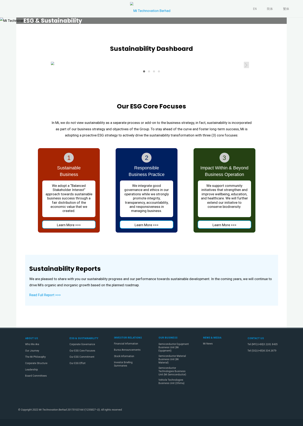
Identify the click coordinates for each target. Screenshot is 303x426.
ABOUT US (31, 338)
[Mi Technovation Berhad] (150, 9)
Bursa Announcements (127, 349)
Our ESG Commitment (81, 356)
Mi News (208, 343)
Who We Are (32, 344)
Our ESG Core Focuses (82, 350)
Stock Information (124, 356)
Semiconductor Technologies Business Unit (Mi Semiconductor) (172, 371)
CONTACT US (256, 338)
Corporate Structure (36, 363)
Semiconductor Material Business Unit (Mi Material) (172, 359)
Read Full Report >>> (45, 295)
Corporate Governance (82, 344)
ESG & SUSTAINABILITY (83, 338)
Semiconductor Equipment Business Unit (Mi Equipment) (174, 347)
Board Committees (36, 375)
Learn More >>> (69, 225)
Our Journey (32, 350)
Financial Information (126, 343)
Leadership (31, 369)
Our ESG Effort (77, 363)
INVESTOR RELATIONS (128, 337)
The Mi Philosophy (35, 356)
